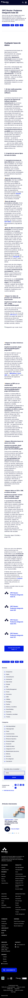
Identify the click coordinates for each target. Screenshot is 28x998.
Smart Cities (18, 907)
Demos (2, 878)
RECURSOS (4, 871)
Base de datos (6, 25)
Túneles (17, 911)
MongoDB (16, 256)
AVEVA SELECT (4, 928)
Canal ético (16, 988)
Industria (3, 867)
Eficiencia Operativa (19, 878)
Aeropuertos (18, 898)
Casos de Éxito (4, 883)
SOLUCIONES (4, 865)
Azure (19, 373)
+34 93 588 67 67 (10, 970)
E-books (3, 874)
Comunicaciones (9, 819)
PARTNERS (16, 918)
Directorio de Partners (19, 923)
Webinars (3, 876)
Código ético (10, 988)
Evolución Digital (19, 889)
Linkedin (5, 956)
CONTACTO (17, 942)
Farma (2, 900)
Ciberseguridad (18, 869)
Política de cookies (19, 990)
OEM (2, 903)
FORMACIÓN (4, 918)
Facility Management (20, 914)
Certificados (4, 923)
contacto (19, 578)
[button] (9, 833)
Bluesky (4, 959)
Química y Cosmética (6, 907)
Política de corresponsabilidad (8, 987)
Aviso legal (13, 991)
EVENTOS (3, 930)
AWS (5, 375)
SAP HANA (7, 221)
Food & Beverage (5, 898)
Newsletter (5, 963)
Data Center (18, 896)
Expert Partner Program (19, 921)
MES (17, 25)
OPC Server (13, 314)
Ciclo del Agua (18, 900)
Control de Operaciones (20, 876)
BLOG (2, 932)
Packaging (3, 905)
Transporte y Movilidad (20, 909)
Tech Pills (3, 880)
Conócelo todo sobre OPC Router (14, 648)
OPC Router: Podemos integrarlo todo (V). (16, 635)
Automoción (4, 896)
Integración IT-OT (19, 882)
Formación (3, 921)
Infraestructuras (4, 869)
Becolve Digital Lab (18, 925)
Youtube (5, 961)
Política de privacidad (8, 990)
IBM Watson (13, 373)
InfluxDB (18, 193)
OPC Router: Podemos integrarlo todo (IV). (16, 622)
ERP (12, 25)
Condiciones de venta (13, 985)
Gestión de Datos (19, 880)
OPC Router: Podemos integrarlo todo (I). (16, 595)
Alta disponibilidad (19, 867)
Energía (17, 903)
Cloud (16, 871)
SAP (21, 25)
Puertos (17, 905)
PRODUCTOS (18, 865)
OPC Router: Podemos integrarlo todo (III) (16, 608)
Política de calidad (21, 987)
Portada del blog (9, 790)
